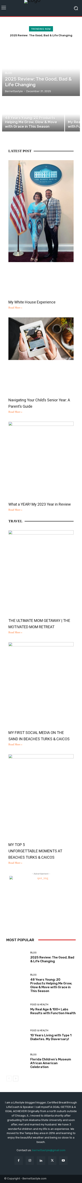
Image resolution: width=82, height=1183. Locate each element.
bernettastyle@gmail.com (48, 1150)
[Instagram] (30, 1160)
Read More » (15, 307)
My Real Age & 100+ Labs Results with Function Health (53, 1011)
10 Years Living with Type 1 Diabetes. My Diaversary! (50, 1037)
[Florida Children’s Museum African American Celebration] (16, 1061)
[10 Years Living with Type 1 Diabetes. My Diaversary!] (16, 1035)
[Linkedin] (41, 1160)
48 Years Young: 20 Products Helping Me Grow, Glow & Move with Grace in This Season (51, 985)
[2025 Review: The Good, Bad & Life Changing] (41, 68)
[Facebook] (19, 1160)
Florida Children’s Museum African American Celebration (50, 1063)
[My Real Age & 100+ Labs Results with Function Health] (16, 1009)
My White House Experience (32, 302)
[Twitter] (52, 1160)
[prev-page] (9, 1078)
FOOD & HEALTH (39, 1004)
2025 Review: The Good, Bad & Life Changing (41, 35)
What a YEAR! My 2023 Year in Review (39, 504)
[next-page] (15, 1078)
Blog (8, 73)
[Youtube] (63, 1160)
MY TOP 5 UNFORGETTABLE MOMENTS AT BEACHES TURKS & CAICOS (35, 851)
